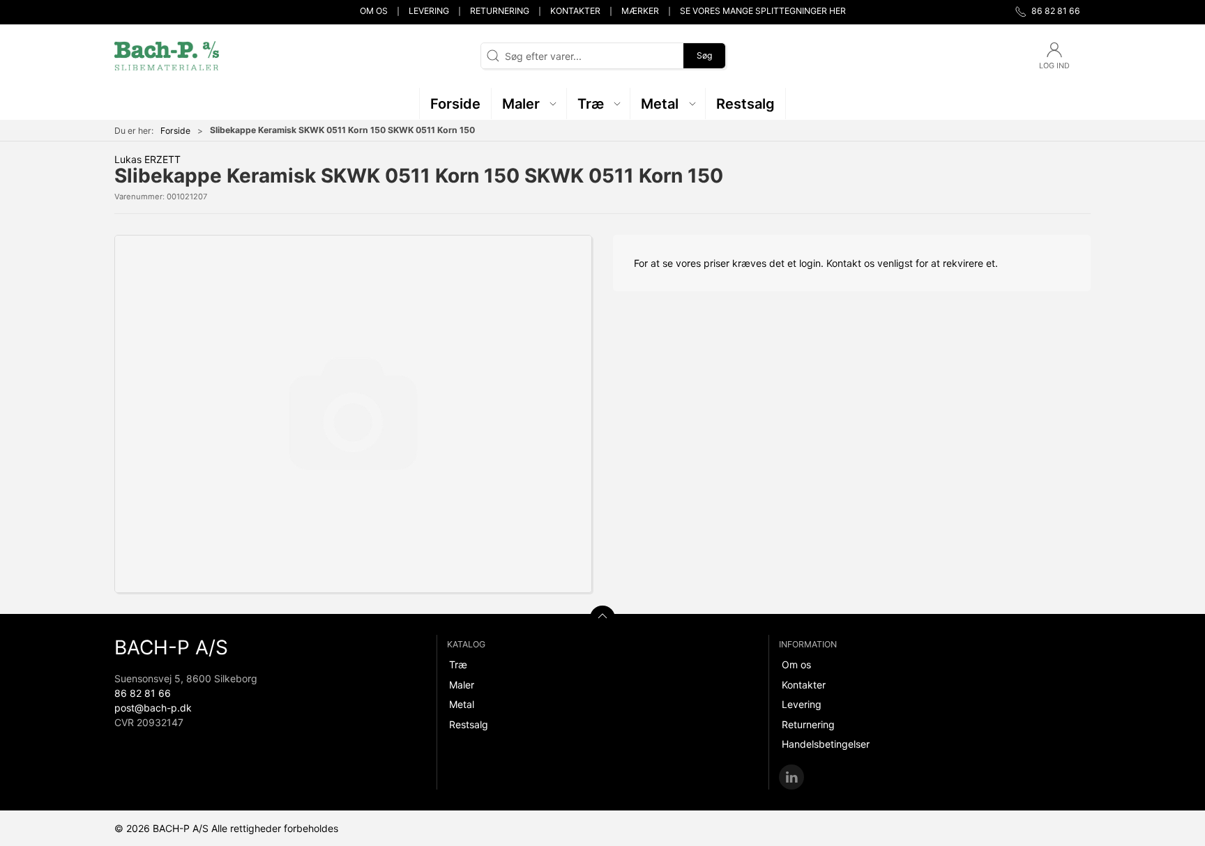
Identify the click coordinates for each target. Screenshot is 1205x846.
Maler (461, 685)
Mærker (640, 11)
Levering (429, 11)
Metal (461, 704)
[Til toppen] (602, 618)
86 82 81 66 (142, 693)
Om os (374, 11)
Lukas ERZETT (147, 159)
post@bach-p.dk (153, 708)
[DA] (166, 56)
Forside (175, 130)
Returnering (499, 11)
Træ (458, 664)
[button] (529, 103)
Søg (704, 55)
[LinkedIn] (791, 777)
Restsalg (468, 724)
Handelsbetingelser (826, 744)
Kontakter (575, 11)
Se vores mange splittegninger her (763, 11)
